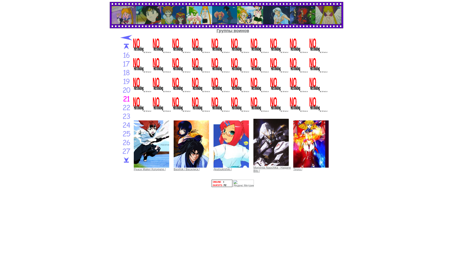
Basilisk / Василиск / (187, 169)
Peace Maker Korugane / (150, 169)
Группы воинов (233, 30)
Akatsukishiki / (223, 169)
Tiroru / (297, 169)
